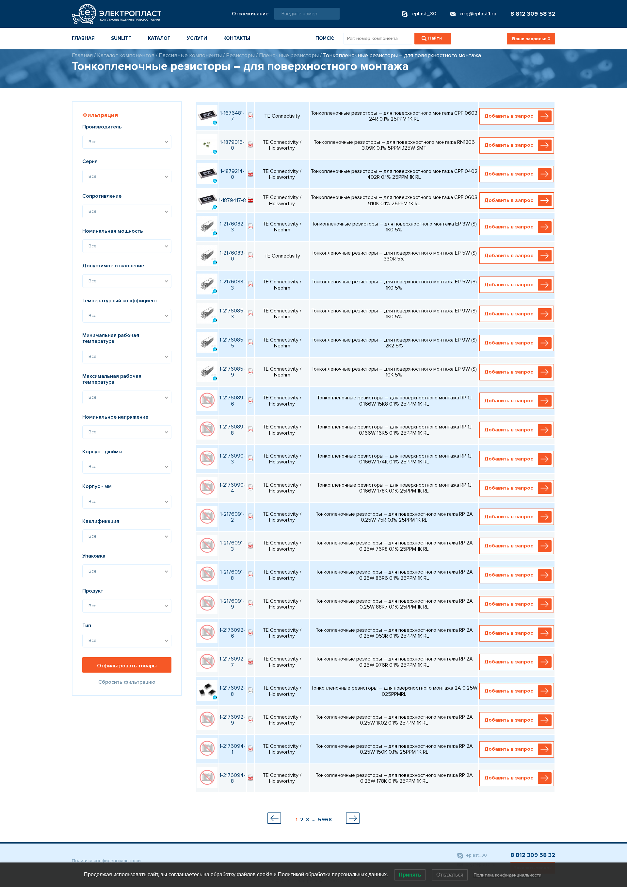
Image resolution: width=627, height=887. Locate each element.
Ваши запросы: (531, 39)
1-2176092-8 (232, 691)
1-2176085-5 (232, 343)
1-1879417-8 (232, 200)
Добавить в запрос (508, 116)
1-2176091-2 (232, 517)
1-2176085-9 (232, 372)
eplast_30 (476, 855)
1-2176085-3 (232, 314)
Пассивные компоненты (190, 55)
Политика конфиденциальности (106, 860)
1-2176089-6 (232, 400)
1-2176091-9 (232, 604)
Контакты (236, 38)
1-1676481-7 (232, 116)
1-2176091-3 (232, 546)
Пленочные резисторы (289, 55)
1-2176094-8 (232, 778)
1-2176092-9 (232, 720)
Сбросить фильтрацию (126, 682)
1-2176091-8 (232, 575)
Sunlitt (121, 38)
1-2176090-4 (232, 488)
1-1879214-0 (232, 174)
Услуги (197, 38)
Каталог (159, 38)
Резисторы (240, 55)
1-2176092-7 (232, 662)
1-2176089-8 (232, 430)
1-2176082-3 (232, 227)
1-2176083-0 (232, 256)
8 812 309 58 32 (532, 13)
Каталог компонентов (125, 55)
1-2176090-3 (232, 459)
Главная (83, 38)
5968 (325, 819)
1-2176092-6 (232, 633)
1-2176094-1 (232, 749)
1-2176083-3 (232, 284)
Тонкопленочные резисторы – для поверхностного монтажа (402, 55)
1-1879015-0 (232, 145)
